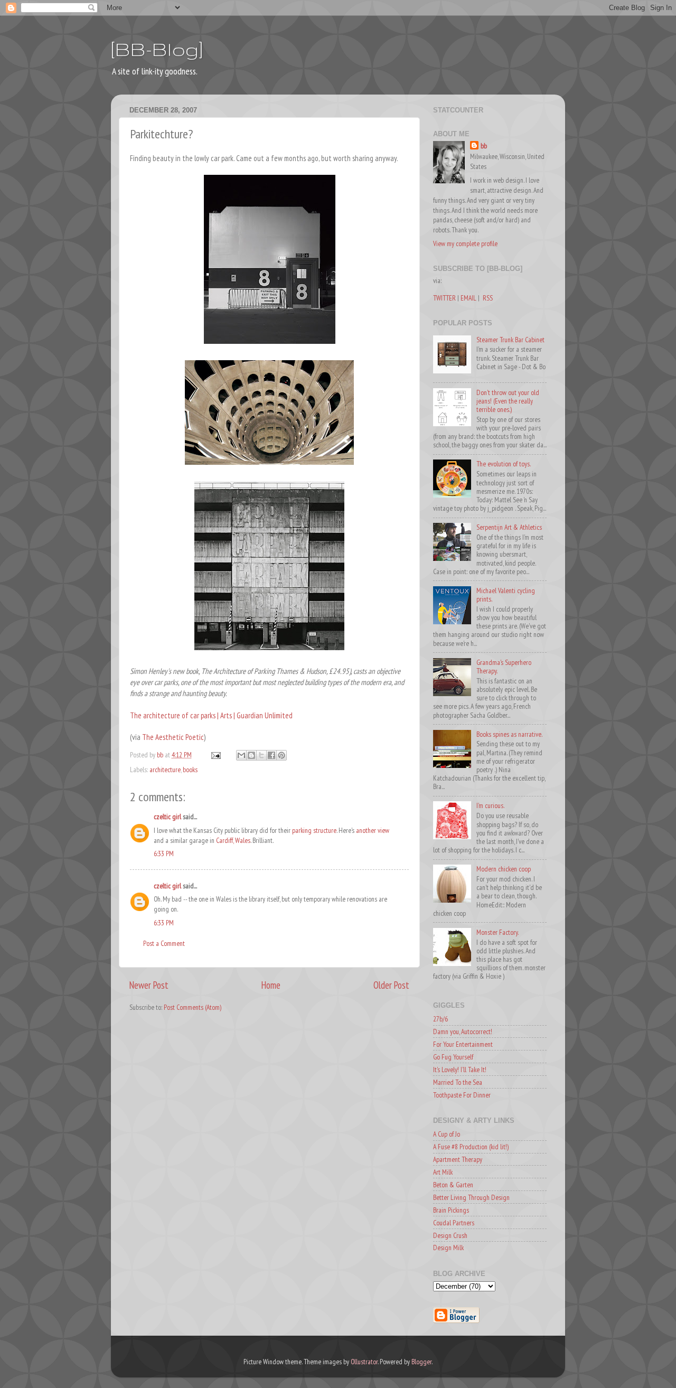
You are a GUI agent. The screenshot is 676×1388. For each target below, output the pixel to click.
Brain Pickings (451, 1210)
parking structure (314, 830)
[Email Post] (215, 754)
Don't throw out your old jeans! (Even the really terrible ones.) (507, 401)
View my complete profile (465, 243)
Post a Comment (164, 943)
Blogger (421, 1361)
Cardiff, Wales (233, 840)
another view (372, 830)
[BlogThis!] (251, 755)
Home (270, 985)
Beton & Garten (453, 1184)
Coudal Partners (453, 1222)
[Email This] (241, 755)
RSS (488, 298)
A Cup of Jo (446, 1134)
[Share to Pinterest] (281, 755)
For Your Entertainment (463, 1044)
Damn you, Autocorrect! (462, 1031)
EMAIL (468, 298)
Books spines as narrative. (509, 734)
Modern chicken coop (503, 869)
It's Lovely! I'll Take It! (459, 1069)
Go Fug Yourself (453, 1057)
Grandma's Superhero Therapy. (503, 667)
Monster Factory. (497, 932)
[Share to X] (261, 755)
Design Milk (448, 1247)
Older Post (391, 985)
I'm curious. (490, 805)
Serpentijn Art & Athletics (509, 527)
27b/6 (440, 1019)
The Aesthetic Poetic (173, 737)
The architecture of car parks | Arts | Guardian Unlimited (211, 715)
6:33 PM (164, 853)
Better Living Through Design (471, 1197)
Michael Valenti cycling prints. (505, 595)
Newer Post (148, 985)
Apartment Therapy (457, 1159)
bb (484, 146)
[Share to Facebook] (271, 755)
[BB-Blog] (157, 49)
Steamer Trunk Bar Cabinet (510, 339)
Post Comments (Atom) (192, 1007)
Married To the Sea (457, 1082)
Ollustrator (364, 1361)
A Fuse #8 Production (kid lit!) (471, 1146)
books (190, 769)
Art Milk (443, 1172)
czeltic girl (167, 816)
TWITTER (444, 298)
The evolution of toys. (503, 463)
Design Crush (450, 1235)
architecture (165, 769)
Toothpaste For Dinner (462, 1095)
